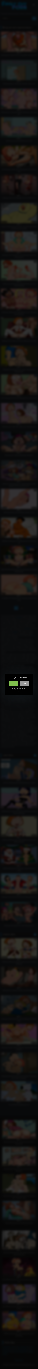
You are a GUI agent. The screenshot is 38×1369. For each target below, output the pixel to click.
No (24, 683)
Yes (13, 683)
